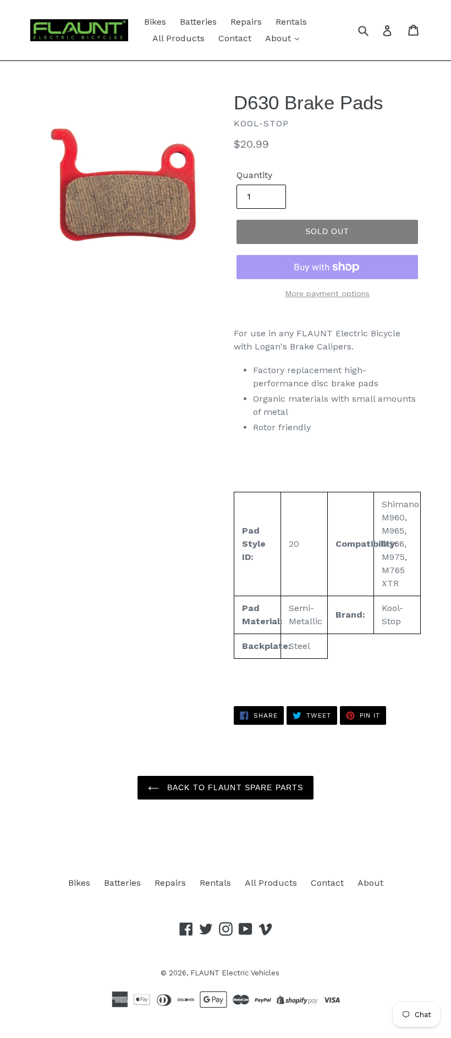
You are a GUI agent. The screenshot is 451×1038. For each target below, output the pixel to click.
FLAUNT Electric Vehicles (234, 973)
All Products (178, 38)
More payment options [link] (327, 293)
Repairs (246, 21)
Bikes (155, 21)
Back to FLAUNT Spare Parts (233, 787)
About (279, 38)
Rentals (291, 21)
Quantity (254, 175)
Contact (234, 38)
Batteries (198, 21)
